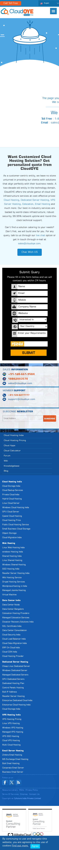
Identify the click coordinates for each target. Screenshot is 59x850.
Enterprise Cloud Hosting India (16, 705)
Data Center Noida (11, 605)
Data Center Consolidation (14, 630)
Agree (35, 846)
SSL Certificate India (11, 626)
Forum (7, 456)
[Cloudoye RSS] (18, 782)
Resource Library (10, 790)
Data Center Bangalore (13, 609)
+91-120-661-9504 (21, 374)
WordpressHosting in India (14, 586)
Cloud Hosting (11, 200)
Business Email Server (12, 772)
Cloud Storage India (11, 486)
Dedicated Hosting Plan (13, 683)
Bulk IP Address (9, 692)
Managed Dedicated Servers (15, 675)
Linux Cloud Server (11, 503)
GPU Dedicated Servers (13, 679)
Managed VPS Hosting (12, 732)
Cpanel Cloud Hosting (12, 516)
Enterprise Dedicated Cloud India (17, 700)
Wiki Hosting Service (11, 578)
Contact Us (34, 794)
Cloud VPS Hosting (11, 741)
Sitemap (24, 794)
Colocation (27, 204)
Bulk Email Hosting (11, 763)
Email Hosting (42, 204)
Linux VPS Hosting (11, 723)
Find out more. (20, 846)
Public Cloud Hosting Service (15, 525)
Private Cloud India (10, 495)
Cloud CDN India (9, 652)
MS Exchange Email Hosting (15, 759)
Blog (6, 471)
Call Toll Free (10, 3)
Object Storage (9, 533)
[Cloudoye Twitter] (12, 782)
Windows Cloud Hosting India (15, 508)
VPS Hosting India (11, 715)
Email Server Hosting (13, 751)
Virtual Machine (9, 595)
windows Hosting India (12, 552)
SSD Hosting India (10, 569)
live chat (40, 235)
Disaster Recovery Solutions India (17, 622)
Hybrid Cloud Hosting (12, 499)
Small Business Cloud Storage (16, 529)
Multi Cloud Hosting (11, 745)
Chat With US (29, 252)
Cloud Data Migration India (14, 643)
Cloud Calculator (12, 451)
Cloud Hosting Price (11, 520)
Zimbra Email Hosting (12, 755)
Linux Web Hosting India (13, 548)
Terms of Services (10, 794)
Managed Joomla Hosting (14, 590)
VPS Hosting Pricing (11, 719)
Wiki (6, 461)
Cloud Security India (11, 635)
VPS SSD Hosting (10, 736)
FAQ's (21, 790)
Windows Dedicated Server (14, 670)
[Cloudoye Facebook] (5, 782)
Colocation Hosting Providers (15, 613)
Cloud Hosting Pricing (15, 440)
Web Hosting (8, 543)
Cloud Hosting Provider (13, 656)
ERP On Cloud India (11, 648)
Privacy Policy (32, 790)
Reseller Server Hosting (13, 696)
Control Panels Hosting (13, 688)
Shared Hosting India (11, 556)
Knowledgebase (11, 466)
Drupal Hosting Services (13, 582)
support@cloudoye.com (21, 399)
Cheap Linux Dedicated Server (16, 666)
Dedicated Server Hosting (35, 200)
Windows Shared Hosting (14, 565)
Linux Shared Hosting (12, 560)
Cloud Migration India (11, 538)
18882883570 (18, 379)
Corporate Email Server (13, 768)
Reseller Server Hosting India (15, 573)
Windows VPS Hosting (12, 728)
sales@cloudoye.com (29, 244)
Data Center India (11, 600)
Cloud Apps (9, 446)
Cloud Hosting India (14, 435)
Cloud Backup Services (12, 490)
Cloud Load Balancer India (14, 639)
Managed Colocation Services (15, 618)
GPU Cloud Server (10, 512)
